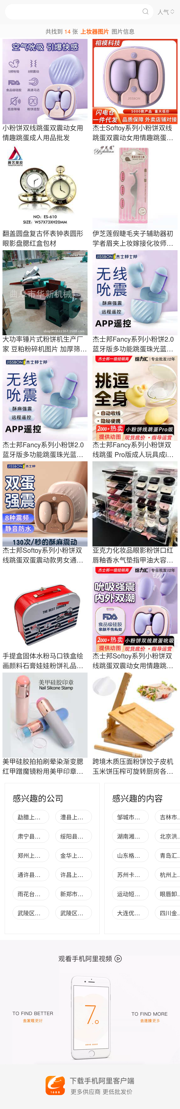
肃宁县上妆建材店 (41, 836)
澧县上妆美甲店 (80, 817)
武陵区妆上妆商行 (83, 913)
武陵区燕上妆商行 (41, 913)
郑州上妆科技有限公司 (46, 855)
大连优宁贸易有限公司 (146, 913)
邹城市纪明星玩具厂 (143, 817)
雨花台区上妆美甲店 (43, 894)
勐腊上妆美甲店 (38, 817)
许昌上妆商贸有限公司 (89, 874)
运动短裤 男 (132, 894)
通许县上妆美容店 (41, 874)
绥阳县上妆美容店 (83, 836)
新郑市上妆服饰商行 (86, 894)
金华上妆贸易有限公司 (89, 855)
